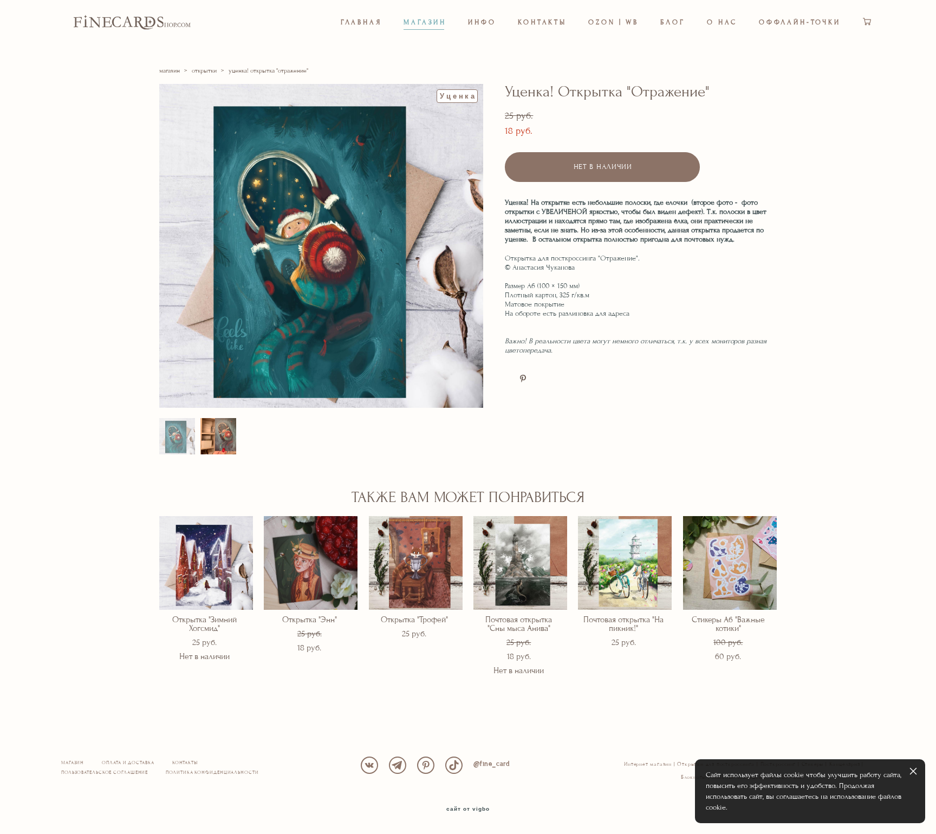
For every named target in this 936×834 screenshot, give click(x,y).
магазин (169, 70)
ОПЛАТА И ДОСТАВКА (128, 763)
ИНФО (482, 22)
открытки (204, 70)
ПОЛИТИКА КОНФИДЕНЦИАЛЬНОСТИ (212, 773)
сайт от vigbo (468, 809)
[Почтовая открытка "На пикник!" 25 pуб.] (625, 563)
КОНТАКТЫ (542, 22)
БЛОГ (672, 22)
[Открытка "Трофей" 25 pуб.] (416, 563)
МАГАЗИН (425, 22)
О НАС (722, 22)
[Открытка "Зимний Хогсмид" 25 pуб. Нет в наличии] (206, 563)
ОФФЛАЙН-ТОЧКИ (800, 22)
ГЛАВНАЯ (361, 22)
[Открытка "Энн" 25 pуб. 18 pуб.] (311, 563)
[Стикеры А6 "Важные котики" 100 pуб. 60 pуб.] (730, 563)
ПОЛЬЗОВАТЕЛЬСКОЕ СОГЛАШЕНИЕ (104, 773)
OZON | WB (613, 22)
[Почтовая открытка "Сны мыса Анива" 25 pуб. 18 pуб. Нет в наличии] (520, 563)
